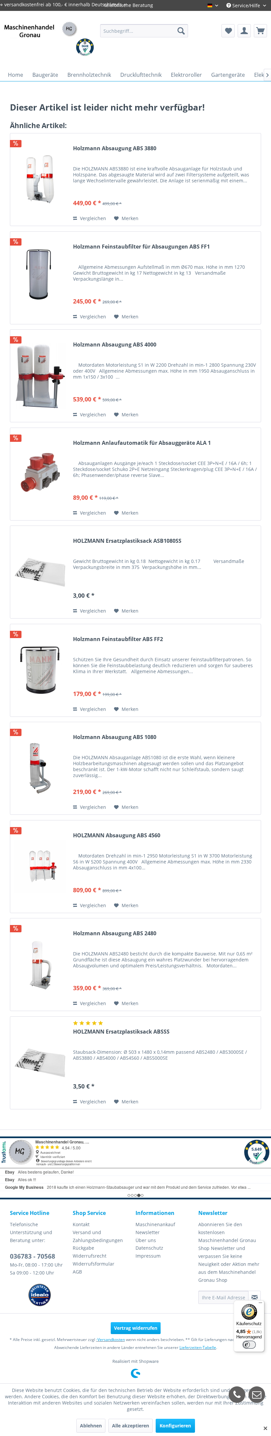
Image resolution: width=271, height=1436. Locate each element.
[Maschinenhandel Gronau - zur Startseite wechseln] (40, 37)
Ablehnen (91, 1425)
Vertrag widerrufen (135, 1328)
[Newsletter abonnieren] (254, 1297)
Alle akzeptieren (130, 1425)
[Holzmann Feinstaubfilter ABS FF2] (40, 670)
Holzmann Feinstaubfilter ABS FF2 (118, 639)
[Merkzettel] (228, 30)
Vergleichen (92, 218)
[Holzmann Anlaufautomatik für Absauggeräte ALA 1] (40, 474)
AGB (77, 1272)
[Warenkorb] (260, 30)
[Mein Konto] (244, 30)
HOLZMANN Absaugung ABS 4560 (116, 835)
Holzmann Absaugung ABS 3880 (114, 148)
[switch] (249, 1345)
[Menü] (260, 1304)
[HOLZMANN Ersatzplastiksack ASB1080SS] (40, 572)
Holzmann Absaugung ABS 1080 (114, 737)
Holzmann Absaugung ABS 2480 (114, 933)
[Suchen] (181, 30)
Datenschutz (149, 1248)
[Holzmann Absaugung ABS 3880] (40, 179)
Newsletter (148, 1232)
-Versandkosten (110, 1339)
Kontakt (81, 1224)
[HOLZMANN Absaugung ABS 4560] (40, 866)
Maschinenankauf (155, 1224)
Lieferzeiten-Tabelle (197, 1347)
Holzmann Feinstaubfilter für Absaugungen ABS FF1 (141, 246)
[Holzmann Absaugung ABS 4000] (40, 376)
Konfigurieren (175, 1425)
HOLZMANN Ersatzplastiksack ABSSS (121, 1031)
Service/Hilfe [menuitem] (246, 5)
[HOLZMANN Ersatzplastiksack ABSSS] (40, 1063)
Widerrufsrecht (89, 1256)
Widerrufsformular (93, 1264)
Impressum (148, 1256)
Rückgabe (83, 1248)
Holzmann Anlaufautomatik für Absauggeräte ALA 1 (142, 443)
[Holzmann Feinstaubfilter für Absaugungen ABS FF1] (40, 278)
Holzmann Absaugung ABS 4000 (114, 344)
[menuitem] (144, 30)
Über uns (146, 1240)
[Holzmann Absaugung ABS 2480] (40, 964)
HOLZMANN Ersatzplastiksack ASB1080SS (127, 540)
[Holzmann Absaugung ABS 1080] (40, 768)
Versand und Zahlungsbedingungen (98, 1236)
